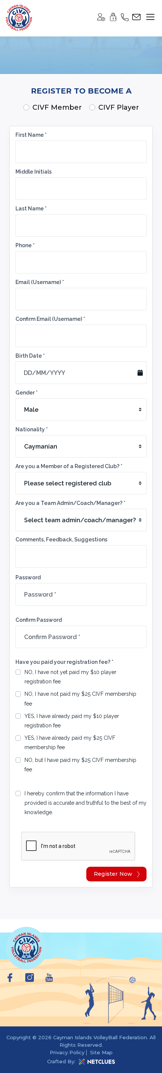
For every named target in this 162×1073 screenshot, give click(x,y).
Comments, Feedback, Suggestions (61, 539)
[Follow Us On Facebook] (10, 979)
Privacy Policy (67, 1052)
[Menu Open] (148, 17)
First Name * (31, 135)
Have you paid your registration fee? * (64, 662)
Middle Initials (33, 171)
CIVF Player (118, 107)
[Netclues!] (97, 1062)
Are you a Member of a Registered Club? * (68, 466)
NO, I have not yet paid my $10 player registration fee (70, 677)
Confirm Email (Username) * (50, 319)
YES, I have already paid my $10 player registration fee (71, 720)
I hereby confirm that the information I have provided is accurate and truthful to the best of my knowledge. (85, 802)
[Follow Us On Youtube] (49, 979)
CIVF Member (57, 107)
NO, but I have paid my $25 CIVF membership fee (80, 764)
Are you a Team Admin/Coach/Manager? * (70, 503)
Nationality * (31, 429)
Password (28, 577)
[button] (101, 18)
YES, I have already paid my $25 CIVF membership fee (69, 742)
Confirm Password (38, 620)
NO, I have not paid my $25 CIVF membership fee (80, 698)
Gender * (26, 392)
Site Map (101, 1052)
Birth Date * (30, 355)
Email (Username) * (39, 282)
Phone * (25, 245)
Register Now (113, 873)
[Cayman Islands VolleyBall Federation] (19, 18)
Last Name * (31, 208)
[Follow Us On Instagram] (29, 979)
